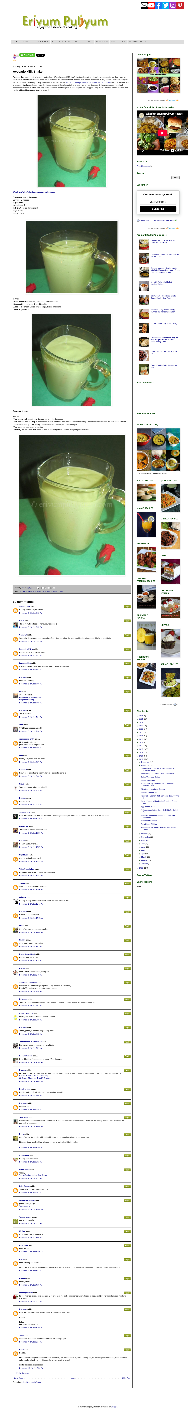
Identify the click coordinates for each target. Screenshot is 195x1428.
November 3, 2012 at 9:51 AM (30, 1048)
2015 (141, 749)
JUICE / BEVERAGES (44, 591)
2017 (141, 746)
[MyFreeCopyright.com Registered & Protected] (156, 220)
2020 (141, 736)
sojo (21, 756)
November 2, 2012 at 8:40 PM (30, 776)
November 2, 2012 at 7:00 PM (30, 684)
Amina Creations (26, 1013)
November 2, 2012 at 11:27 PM (31, 861)
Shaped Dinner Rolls (149, 793)
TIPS (76, 42)
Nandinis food (24, 1089)
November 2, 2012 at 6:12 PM (30, 613)
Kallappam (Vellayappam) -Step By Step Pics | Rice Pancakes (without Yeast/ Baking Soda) (164, 340)
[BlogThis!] (45, 588)
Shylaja (22, 1231)
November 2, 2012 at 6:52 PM (30, 670)
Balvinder (23, 999)
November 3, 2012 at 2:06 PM (30, 1096)
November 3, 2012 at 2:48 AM (30, 975)
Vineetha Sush (25, 812)
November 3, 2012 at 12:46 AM (31, 932)
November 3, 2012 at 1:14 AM (30, 961)
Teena (21, 1336)
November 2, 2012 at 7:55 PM (30, 748)
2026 (141, 716)
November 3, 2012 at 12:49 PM (31, 1081)
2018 (141, 743)
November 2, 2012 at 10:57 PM (31, 847)
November (145, 766)
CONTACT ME (118, 42)
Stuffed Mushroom (148, 781)
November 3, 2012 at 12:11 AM (31, 918)
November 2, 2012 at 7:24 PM (30, 717)
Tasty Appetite (24, 1206)
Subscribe (158, 209)
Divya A (22, 1070)
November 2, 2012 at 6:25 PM (30, 627)
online (139, 886)
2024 (141, 723)
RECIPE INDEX (41, 42)
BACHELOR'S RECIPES (27, 591)
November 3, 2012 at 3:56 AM (30, 991)
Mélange (22, 897)
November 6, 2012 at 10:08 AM (31, 1328)
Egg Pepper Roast (148, 807)
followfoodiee (24, 1170)
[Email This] (42, 588)
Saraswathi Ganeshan (28, 982)
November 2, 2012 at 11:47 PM (31, 904)
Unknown (23, 635)
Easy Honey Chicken (149, 824)
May (143, 850)
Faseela (22, 1279)
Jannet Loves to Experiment (30, 1042)
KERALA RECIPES (61, 42)
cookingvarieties (26, 1293)
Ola (20, 692)
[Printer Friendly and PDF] (27, 56)
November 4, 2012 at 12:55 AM (31, 1148)
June (143, 847)
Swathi (22, 883)
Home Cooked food (27, 954)
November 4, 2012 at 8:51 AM (30, 1162)
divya (21, 725)
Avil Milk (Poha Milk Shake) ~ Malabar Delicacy (162, 283)
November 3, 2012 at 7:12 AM (30, 1034)
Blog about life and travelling (30, 697)
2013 (141, 756)
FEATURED (87, 42)
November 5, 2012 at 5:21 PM (30, 1302)
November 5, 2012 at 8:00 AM (30, 1238)
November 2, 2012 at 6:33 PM (30, 641)
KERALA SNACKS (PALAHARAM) (164, 324)
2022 (141, 729)
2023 (141, 726)
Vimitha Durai (24, 607)
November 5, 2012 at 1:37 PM (30, 1271)
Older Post (126, 1378)
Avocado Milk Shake (149, 821)
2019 (141, 739)
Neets (21, 1350)
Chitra (21, 621)
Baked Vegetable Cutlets (150, 777)
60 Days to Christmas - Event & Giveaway (35, 1078)
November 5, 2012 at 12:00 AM (31, 1209)
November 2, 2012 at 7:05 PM (30, 703)
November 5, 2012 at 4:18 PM (30, 1285)
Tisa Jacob (23, 1117)
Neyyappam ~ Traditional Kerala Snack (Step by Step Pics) (163, 297)
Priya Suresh (24, 1186)
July (143, 844)
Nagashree (23, 1245)
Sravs (21, 784)
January (144, 864)
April (143, 854)
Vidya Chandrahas (26, 869)
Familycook (24, 826)
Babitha (22, 798)
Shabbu (22, 940)
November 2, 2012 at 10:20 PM (31, 819)
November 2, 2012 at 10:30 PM (31, 833)
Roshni (22, 968)
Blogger (114, 1407)
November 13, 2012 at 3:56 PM (31, 1368)
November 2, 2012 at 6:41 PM (30, 656)
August (144, 840)
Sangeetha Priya (26, 649)
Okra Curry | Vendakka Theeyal (153, 789)
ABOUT (26, 42)
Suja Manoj (23, 855)
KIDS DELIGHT (58, 591)
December (145, 762)
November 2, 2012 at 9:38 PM (30, 805)
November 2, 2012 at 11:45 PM (31, 890)
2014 (141, 753)
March (144, 857)
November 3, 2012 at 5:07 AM (30, 1006)
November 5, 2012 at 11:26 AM (31, 1252)
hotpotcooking (25, 663)
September (145, 837)
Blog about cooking (26, 700)
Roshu (22, 841)
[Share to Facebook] (50, 588)
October (144, 834)
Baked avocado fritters (101, 82)
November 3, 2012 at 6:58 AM (30, 1020)
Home (72, 1378)
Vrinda (21, 926)
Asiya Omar (24, 1155)
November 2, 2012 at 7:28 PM (30, 731)
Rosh (21, 1260)
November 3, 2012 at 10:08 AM (31, 1062)
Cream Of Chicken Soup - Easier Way (33, 1076)
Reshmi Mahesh (25, 1056)
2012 (141, 759)
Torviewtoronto (25, 1217)
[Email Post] (38, 588)
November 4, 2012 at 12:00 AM (31, 1126)
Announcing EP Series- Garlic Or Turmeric (157, 774)
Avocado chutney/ (78, 82)
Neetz (21, 1134)
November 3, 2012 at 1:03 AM (30, 947)
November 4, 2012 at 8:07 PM (30, 1193)
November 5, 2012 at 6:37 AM (30, 1223)
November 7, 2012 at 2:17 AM (30, 1342)
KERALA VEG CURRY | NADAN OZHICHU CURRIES (163, 242)
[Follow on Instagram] (14, 60)
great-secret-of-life (27, 739)
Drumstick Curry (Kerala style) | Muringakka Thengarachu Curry (163, 311)
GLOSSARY (102, 42)
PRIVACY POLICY (137, 42)
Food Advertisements (155, 100)
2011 (141, 868)
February (145, 860)
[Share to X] (47, 588)
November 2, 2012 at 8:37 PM (30, 762)
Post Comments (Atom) (32, 1382)
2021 (141, 733)
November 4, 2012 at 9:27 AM (30, 1178)
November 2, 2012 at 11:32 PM (31, 876)
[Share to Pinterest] (53, 588)
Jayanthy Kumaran (27, 1200)
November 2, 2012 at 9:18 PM (30, 791)
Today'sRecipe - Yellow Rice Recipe (33, 1175)
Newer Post (18, 1378)
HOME (16, 42)
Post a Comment (22, 1373)
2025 (141, 719)
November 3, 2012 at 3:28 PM (30, 1110)
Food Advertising (166, 704)
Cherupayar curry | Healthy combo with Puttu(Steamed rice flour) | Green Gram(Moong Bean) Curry (165, 270)
